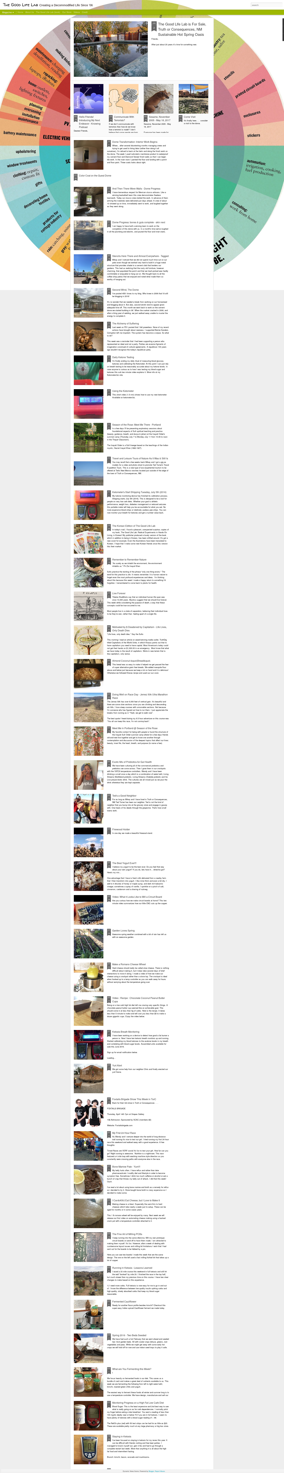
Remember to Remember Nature (129, 559)
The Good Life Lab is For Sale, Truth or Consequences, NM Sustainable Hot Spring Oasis (182, 29)
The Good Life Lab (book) (48, 12)
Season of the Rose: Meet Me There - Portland (136, 424)
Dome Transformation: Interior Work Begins (134, 141)
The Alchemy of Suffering (125, 323)
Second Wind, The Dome (125, 289)
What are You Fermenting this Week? (131, 1369)
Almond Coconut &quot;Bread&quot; (131, 660)
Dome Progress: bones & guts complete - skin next (138, 222)
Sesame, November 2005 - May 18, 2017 (159, 118)
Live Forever (118, 593)
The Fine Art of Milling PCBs (127, 1234)
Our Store (66, 12)
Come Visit (189, 116)
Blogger (151, 1471)
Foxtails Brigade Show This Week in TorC (134, 1099)
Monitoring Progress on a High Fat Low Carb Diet (138, 1402)
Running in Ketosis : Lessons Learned (132, 1267)
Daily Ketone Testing (123, 357)
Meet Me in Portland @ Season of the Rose (135, 728)
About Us (29, 12)
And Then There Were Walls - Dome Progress (136, 188)
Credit (85, 12)
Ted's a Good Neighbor (124, 795)
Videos (77, 12)
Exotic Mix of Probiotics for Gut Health (132, 762)
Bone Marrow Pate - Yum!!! (126, 1166)
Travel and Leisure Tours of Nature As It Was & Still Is (140, 458)
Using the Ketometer (123, 391)
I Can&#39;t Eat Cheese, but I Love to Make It (136, 1200)
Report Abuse (160, 1471)
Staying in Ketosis (121, 1436)
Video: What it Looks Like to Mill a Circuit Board (137, 896)
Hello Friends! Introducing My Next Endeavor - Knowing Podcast (89, 122)
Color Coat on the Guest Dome (95, 175)
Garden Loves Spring (123, 930)
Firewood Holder (121, 829)
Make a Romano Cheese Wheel (129, 964)
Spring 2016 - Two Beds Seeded (129, 1335)
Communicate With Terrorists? (124, 118)
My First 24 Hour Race (124, 1133)
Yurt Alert (117, 1065)
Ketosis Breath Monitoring (125, 1031)
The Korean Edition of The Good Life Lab (133, 525)
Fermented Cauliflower (124, 1301)
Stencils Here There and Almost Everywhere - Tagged (140, 256)
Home (20, 12)
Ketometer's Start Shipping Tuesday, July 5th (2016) (139, 492)
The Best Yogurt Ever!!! (124, 863)
